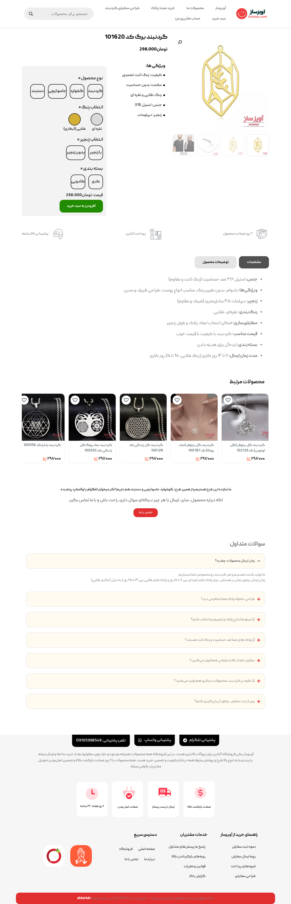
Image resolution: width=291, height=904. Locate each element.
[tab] (254, 262)
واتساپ (78, 489)
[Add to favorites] (228, 400)
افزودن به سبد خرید (81, 206)
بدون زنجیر (76, 152)
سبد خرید (219, 18)
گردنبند (95, 91)
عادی (96, 182)
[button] (180, 42)
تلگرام (92, 489)
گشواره (77, 91)
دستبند (37, 91)
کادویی (78, 182)
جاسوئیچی (57, 91)
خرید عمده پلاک (163, 8)
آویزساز (220, 8)
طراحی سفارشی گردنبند (122, 8)
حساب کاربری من (188, 18)
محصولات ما (195, 8)
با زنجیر (96, 152)
